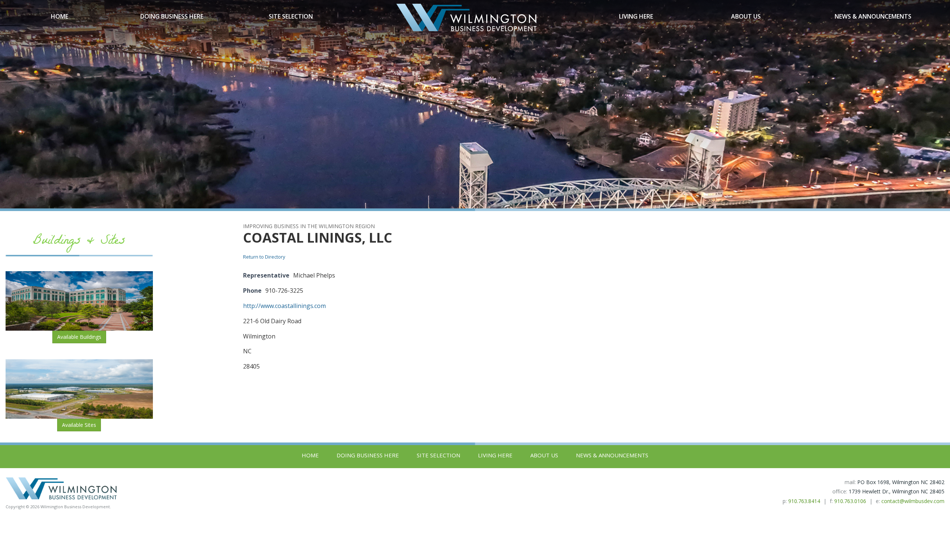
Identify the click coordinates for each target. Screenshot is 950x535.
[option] (475, 104)
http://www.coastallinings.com (284, 306)
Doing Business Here (171, 16)
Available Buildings (79, 336)
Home (59, 16)
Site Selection (291, 16)
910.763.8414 (804, 501)
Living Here (636, 16)
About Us (746, 16)
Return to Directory (264, 256)
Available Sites (79, 424)
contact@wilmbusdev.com (912, 501)
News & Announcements (873, 16)
